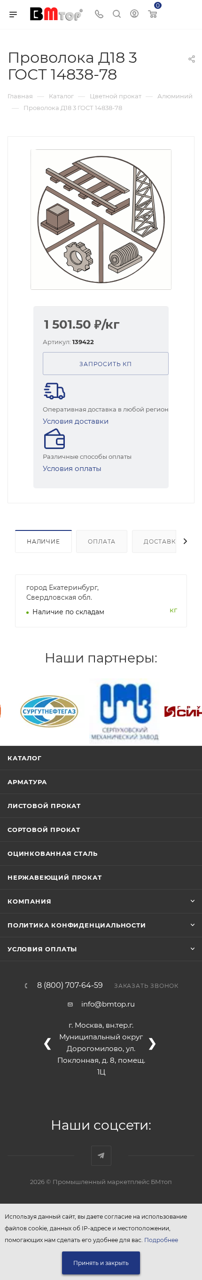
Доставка (162, 541)
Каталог (25, 758)
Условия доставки (76, 421)
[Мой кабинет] (134, 14)
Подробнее (161, 1239)
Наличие (43, 541)
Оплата (102, 541)
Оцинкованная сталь (52, 853)
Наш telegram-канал (101, 1156)
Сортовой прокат (44, 829)
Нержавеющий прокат (54, 877)
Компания (29, 901)
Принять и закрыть (101, 1262)
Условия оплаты (72, 468)
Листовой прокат (44, 805)
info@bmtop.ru (108, 1004)
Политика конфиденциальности (77, 925)
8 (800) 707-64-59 (70, 985)
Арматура (27, 782)
